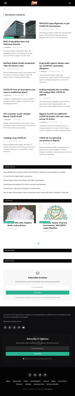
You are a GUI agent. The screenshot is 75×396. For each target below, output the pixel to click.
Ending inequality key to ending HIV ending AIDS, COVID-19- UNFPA (54, 92)
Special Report (53, 384)
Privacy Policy (50, 297)
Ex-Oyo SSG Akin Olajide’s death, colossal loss (17, 176)
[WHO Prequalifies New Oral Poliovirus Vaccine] (19, 30)
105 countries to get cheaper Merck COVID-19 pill (17, 115)
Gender (28, 384)
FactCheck (62, 381)
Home (5, 9)
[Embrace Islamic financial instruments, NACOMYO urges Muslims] (55, 214)
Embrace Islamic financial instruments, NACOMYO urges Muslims (23, 180)
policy (43, 358)
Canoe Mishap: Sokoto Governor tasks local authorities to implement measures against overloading (34, 172)
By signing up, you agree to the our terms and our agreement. (38, 297)
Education (17, 381)
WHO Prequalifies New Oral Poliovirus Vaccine (16, 42)
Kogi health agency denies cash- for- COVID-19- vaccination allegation (54, 66)
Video (25, 381)
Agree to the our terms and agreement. (38, 358)
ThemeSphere (48, 389)
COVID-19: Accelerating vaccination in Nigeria (50, 139)
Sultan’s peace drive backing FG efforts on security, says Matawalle (24, 184)
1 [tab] (37, 243)
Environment (35, 381)
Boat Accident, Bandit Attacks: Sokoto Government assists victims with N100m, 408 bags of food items (36, 192)
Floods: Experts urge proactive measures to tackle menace (21, 188)
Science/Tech (39, 384)
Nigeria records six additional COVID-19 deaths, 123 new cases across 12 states (54, 116)
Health (46, 381)
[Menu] (5, 3)
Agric (8, 381)
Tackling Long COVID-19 (14, 138)
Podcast (19, 384)
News (53, 381)
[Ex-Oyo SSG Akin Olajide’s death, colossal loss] (19, 214)
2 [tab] (38, 243)
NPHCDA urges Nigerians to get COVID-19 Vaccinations (54, 24)
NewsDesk (8, 47)
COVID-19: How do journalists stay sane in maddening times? (19, 90)
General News (8, 37)
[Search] (70, 3)
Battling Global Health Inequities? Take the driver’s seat (19, 64)
